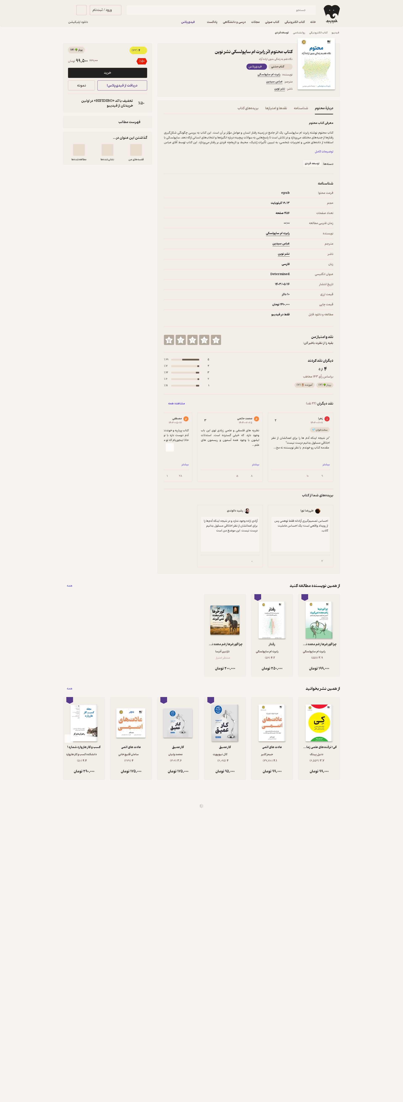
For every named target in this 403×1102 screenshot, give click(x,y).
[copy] (72, 103)
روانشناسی (299, 33)
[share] (196, 89)
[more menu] (166, 89)
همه (69, 585)
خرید (107, 73)
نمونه (81, 85)
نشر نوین (279, 88)
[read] (79, 150)
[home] (331, 14)
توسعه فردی (282, 32)
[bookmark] (176, 89)
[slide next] (170, 447)
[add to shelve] (136, 150)
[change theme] (68, 10)
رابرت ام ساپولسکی (269, 74)
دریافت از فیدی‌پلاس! (122, 85)
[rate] (216, 340)
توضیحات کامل (324, 151)
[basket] (81, 10)
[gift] (186, 89)
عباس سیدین (274, 81)
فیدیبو (335, 33)
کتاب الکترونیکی (318, 33)
